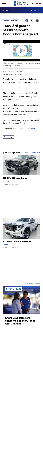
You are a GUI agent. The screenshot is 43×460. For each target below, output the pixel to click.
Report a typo (8, 137)
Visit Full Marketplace (32, 152)
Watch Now (36, 3)
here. (33, 128)
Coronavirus (10, 20)
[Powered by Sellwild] (37, 283)
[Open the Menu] (4, 3)
